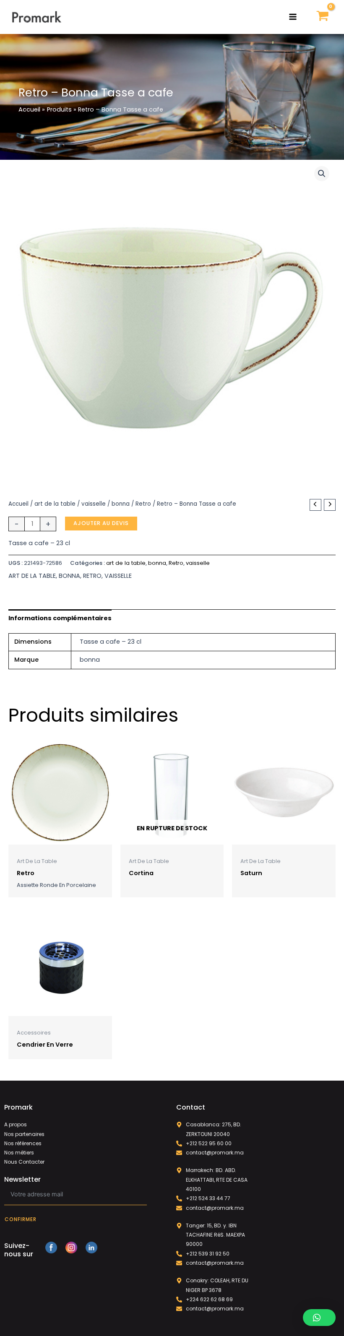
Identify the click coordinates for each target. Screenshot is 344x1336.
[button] (321, 173)
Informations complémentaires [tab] (60, 618)
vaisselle (93, 504)
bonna (121, 504)
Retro (143, 504)
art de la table (55, 504)
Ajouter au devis (101, 523)
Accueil (18, 504)
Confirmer (20, 1219)
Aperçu (60, 838)
